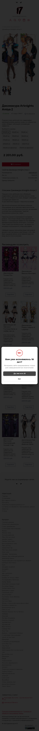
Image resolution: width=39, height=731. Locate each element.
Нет (19, 379)
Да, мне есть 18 (19, 373)
